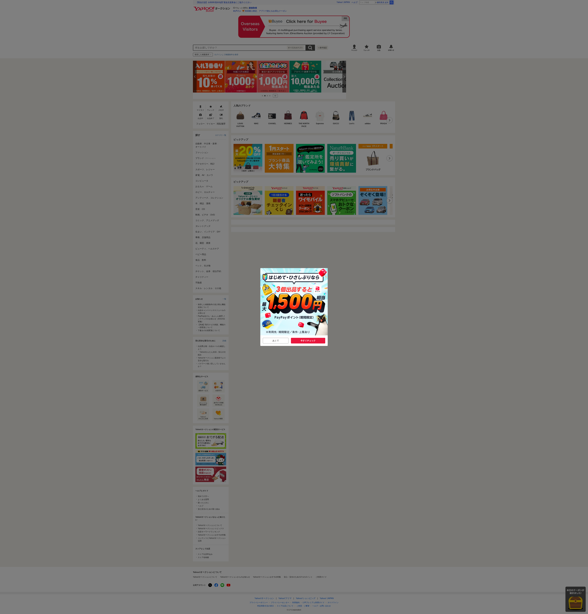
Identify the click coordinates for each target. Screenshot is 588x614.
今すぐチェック (308, 340)
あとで (275, 340)
